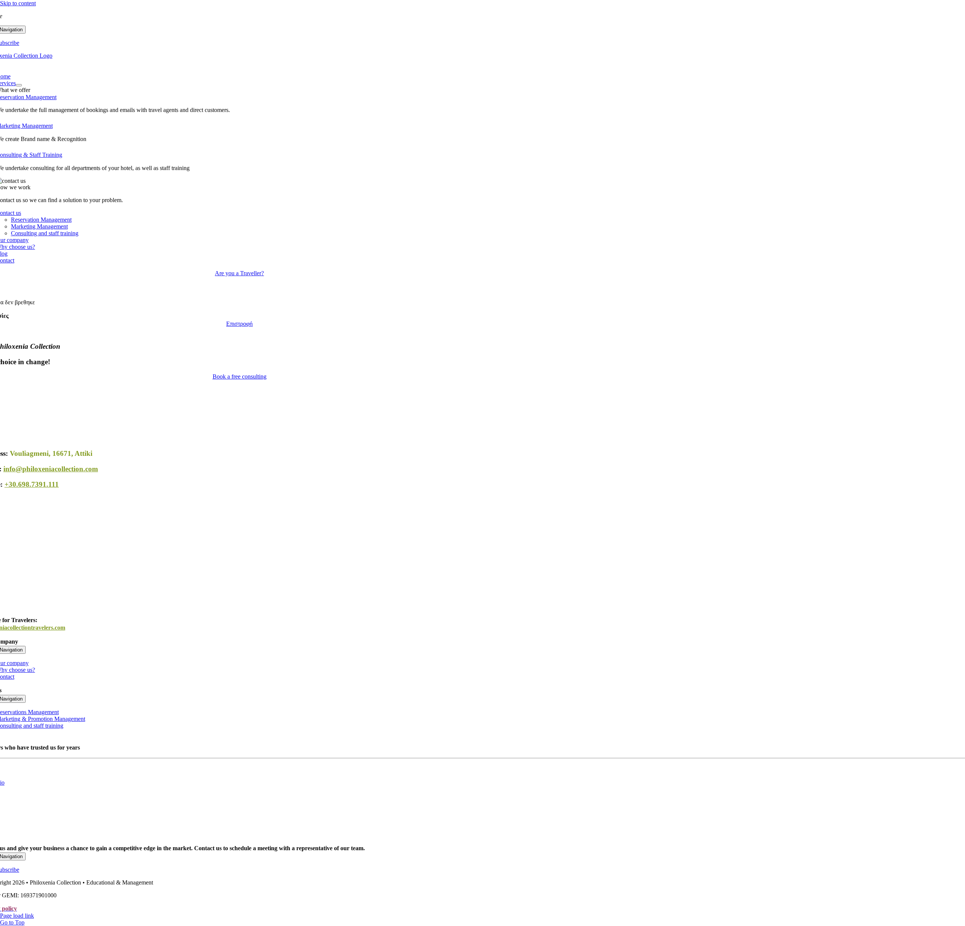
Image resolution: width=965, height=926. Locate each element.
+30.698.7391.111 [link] (32, 484)
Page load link (17, 915)
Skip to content (18, 3)
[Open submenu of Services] (19, 85)
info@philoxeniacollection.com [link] (50, 469)
